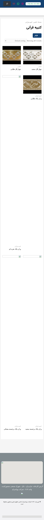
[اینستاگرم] (22, 3)
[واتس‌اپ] (18, 3)
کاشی (35, 22)
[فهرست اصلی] (4, 11)
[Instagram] (26, 510)
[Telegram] (10, 510)
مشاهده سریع (32, 62)
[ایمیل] (14, 3)
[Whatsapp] (18, 510)
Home (40, 22)
